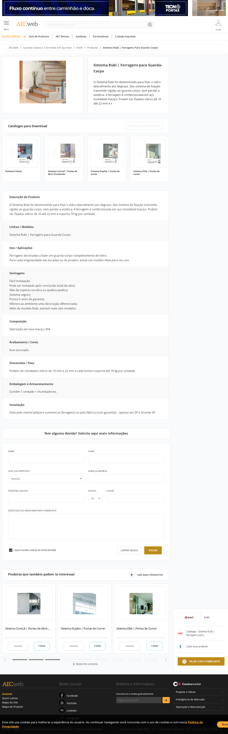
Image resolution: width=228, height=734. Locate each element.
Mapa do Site (10, 702)
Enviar (153, 550)
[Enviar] (166, 700)
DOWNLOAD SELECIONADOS (144, 126)
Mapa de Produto (12, 706)
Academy (81, 36)
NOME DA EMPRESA (97, 471)
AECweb (13, 47)
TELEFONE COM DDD (18, 490)
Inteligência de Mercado (190, 699)
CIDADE (110, 490)
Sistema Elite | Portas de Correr (136, 628)
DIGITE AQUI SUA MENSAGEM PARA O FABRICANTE (32, 510)
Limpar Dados (129, 550)
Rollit (79, 47)
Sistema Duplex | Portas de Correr (83, 628)
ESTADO (92, 490)
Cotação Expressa (125, 36)
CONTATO (18, 646)
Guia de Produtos (39, 36)
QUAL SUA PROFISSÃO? (19, 471)
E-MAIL (91, 451)
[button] (5, 659)
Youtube (72, 703)
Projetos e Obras (186, 692)
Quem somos (10, 698)
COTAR (41, 646)
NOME (11, 451)
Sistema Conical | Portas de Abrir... (27, 628)
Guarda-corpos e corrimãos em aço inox (47, 47)
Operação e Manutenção (190, 707)
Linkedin (72, 710)
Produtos (92, 47)
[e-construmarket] (187, 684)
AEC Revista (62, 36)
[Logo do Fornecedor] (189, 617)
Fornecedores (100, 36)
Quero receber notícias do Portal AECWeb (35, 550)
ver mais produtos (150, 575)
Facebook (72, 695)
